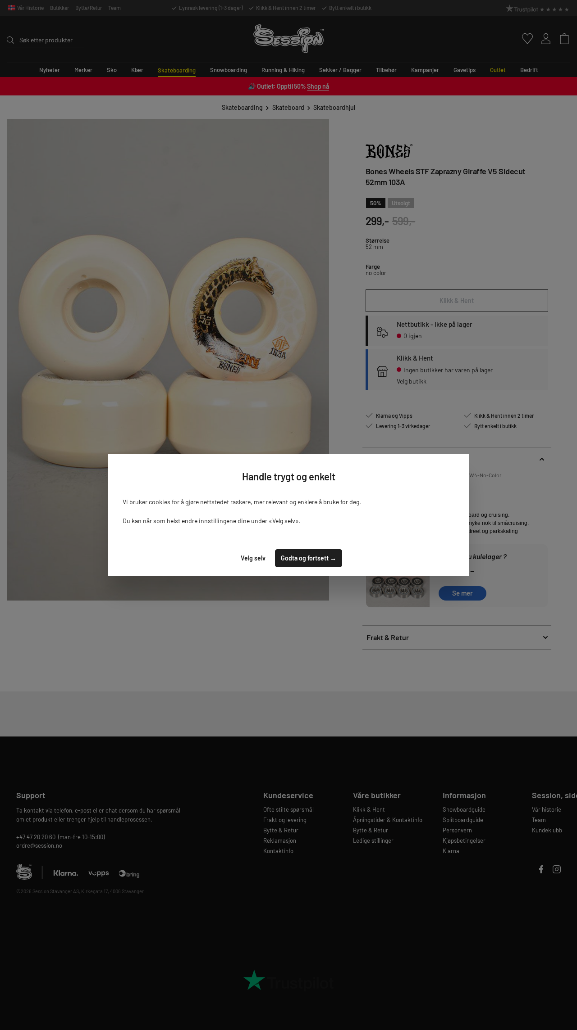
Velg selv (253, 558)
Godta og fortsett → (308, 558)
